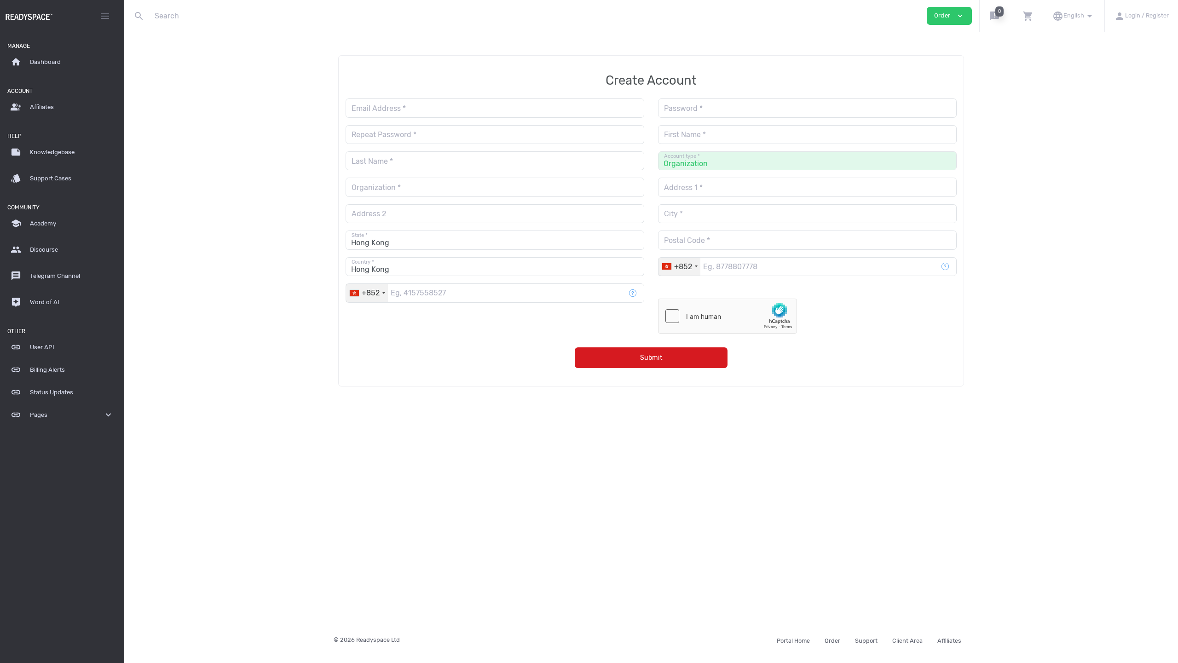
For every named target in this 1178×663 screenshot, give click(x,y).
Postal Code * (687, 240)
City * (673, 213)
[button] (996, 16)
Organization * (376, 187)
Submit (651, 358)
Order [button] (949, 16)
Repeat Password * (384, 134)
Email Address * (379, 108)
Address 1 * (683, 187)
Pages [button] (62, 414)
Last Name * (372, 161)
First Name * (685, 134)
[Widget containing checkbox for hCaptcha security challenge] (727, 316)
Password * (683, 108)
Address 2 (369, 213)
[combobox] (679, 267)
